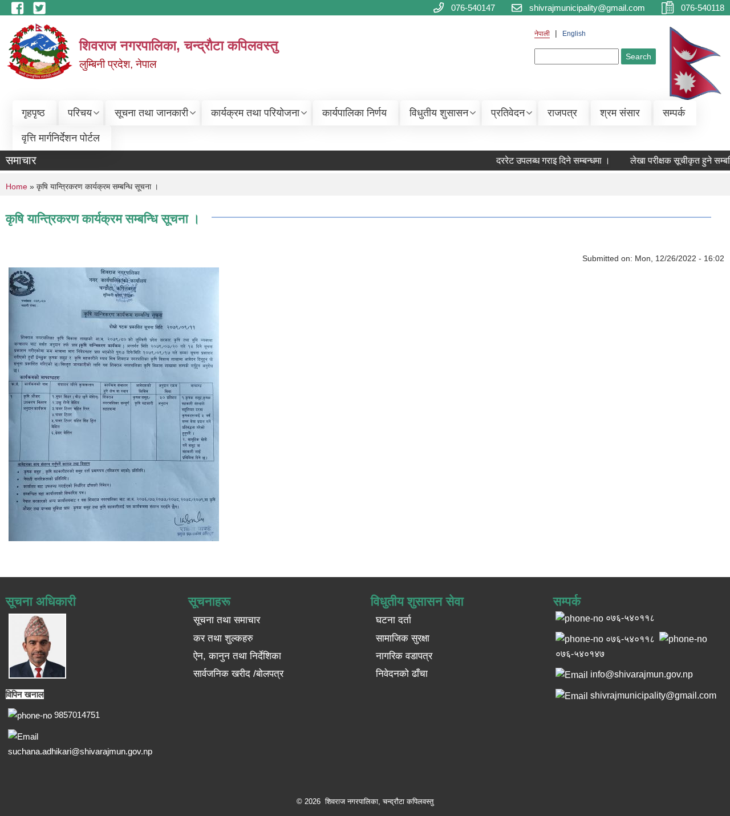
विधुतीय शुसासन (438, 113)
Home (16, 186)
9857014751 (77, 715)
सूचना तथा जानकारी (151, 113)
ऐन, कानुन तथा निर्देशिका (237, 656)
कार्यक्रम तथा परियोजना (255, 113)
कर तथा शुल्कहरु (223, 638)
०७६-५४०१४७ (580, 654)
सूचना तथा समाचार (226, 620)
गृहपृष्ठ (33, 113)
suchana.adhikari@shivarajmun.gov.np (80, 751)
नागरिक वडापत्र (404, 656)
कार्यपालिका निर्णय (354, 113)
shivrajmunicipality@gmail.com (653, 695)
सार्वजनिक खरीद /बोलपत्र (238, 673)
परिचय (80, 113)
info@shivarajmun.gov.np (641, 674)
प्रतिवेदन (508, 113)
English (574, 34)
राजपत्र (562, 113)
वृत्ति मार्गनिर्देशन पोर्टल (61, 138)
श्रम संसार (620, 113)
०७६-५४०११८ (630, 639)
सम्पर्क (674, 113)
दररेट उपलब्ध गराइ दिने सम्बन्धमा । (545, 160)
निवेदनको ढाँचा (402, 673)
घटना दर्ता (393, 620)
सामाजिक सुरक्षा (402, 638)
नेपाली (542, 34)
